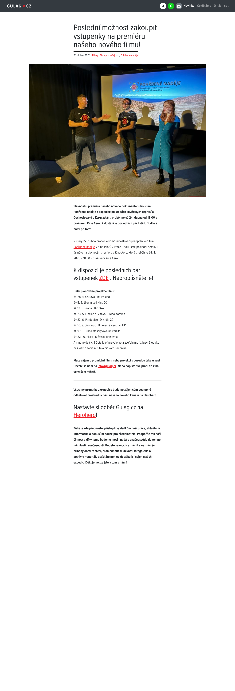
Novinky (189, 6)
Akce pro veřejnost (109, 55)
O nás (217, 6)
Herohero (85, 415)
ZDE (104, 278)
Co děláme (204, 6)
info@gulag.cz (107, 366)
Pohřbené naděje (129, 55)
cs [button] (225, 6)
